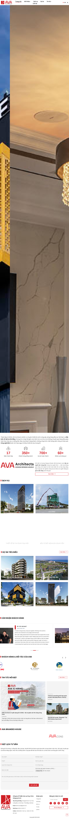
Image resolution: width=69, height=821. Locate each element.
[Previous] (3, 219)
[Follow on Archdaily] (51, 803)
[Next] (66, 219)
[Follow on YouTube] (66, 803)
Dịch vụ (35, 1)
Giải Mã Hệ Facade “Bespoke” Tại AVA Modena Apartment (57, 718)
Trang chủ (18, 1)
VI (63, 2)
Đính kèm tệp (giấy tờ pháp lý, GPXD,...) (45, 768)
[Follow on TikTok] (63, 803)
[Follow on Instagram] (58, 803)
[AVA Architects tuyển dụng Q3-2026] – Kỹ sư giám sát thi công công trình (22, 713)
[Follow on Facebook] (55, 803)
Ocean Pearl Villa (33, 628)
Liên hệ (35, 3)
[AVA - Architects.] (6, 2)
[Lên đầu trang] (67, 815)
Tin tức (49, 1)
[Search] (67, 2)
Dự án (42, 1)
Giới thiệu (27, 1)
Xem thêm (62, 552)
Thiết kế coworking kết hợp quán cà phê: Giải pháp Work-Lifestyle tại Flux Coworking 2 (57, 696)
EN (65, 2)
